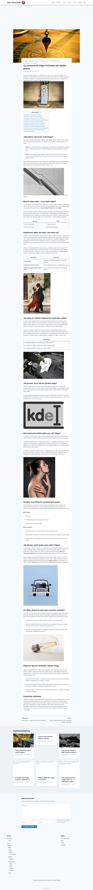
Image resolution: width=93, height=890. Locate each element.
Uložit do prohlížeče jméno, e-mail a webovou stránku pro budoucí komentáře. (63, 821)
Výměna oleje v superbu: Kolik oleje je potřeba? (33, 719)
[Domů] (23, 60)
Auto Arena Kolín (28, 71)
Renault (10, 856)
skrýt (40, 112)
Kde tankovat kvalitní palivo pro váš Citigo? (34, 123)
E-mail (41, 822)
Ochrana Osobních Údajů (53, 880)
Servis (64, 2)
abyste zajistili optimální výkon (34, 163)
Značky (35, 63)
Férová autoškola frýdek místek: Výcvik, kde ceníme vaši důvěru (60, 720)
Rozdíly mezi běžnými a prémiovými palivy (34, 124)
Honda (10, 850)
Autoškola (9, 838)
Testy (9, 840)
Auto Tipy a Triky (65, 838)
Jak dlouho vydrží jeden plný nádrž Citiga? (34, 126)
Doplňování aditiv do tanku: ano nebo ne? (34, 118)
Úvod (52, 2)
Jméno (24, 822)
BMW (9, 847)
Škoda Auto (29, 63)
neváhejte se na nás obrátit (30, 708)
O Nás (74, 2)
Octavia (11, 868)
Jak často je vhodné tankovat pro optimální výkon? (36, 120)
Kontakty (80, 2)
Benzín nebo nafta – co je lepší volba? (33, 116)
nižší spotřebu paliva (28, 215)
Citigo (24, 63)
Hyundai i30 (12, 854)
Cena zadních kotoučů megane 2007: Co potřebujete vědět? (68, 779)
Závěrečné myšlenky (29, 131)
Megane (11, 859)
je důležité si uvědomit (62, 235)
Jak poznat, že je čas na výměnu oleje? (33, 121)
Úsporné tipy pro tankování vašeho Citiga (34, 129)
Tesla (9, 873)
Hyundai (10, 852)
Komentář (25, 805)
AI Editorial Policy (46, 888)
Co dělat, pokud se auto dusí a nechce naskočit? (36, 128)
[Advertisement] (46, 15)
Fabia (10, 866)
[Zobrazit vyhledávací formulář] (85, 2)
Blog (62, 840)
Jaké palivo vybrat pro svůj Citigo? (32, 115)
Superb (11, 870)
